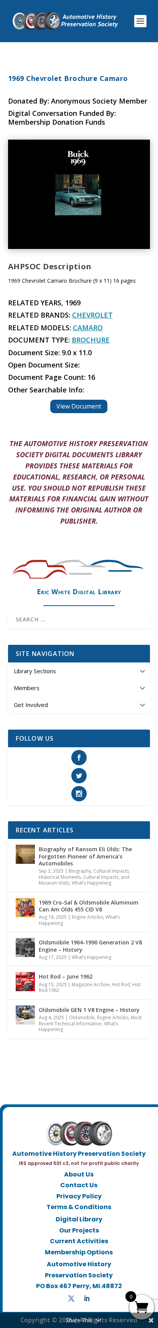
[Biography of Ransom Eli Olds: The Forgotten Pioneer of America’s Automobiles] (25, 854)
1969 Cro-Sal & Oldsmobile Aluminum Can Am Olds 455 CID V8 (88, 906)
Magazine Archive (91, 984)
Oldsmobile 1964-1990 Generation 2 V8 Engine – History (90, 946)
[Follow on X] (71, 1298)
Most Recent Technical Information (90, 1020)
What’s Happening (91, 883)
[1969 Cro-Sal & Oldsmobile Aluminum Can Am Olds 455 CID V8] (25, 907)
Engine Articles (87, 917)
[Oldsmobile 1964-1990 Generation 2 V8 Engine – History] (25, 947)
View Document (78, 406)
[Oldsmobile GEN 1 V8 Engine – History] (25, 1015)
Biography (80, 871)
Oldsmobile (82, 1017)
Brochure (91, 339)
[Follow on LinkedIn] (87, 1298)
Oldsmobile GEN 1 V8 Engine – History (89, 1009)
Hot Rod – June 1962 (65, 976)
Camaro (88, 327)
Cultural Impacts (111, 871)
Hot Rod (121, 984)
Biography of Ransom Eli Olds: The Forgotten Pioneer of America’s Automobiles (85, 856)
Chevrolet (92, 315)
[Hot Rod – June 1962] (25, 981)
